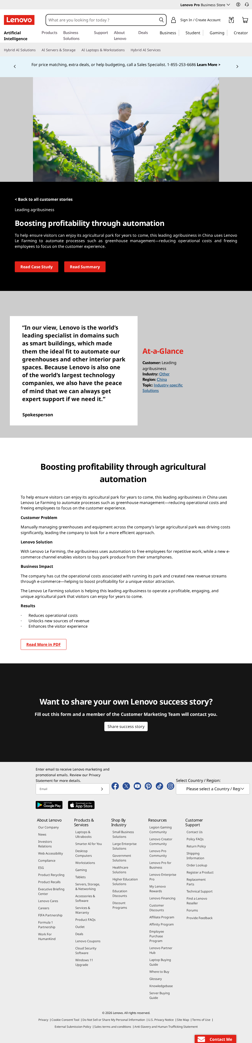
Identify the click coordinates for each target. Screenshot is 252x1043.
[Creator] (249, 32)
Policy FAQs (195, 839)
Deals (79, 934)
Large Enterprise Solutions (124, 846)
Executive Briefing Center (51, 891)
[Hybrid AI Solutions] (37, 50)
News (42, 834)
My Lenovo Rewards (157, 888)
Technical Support (200, 891)
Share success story (126, 726)
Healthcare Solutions (120, 869)
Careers (43, 908)
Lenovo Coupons (87, 941)
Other (164, 374)
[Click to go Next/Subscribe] (102, 789)
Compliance (46, 860)
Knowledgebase (161, 986)
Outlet (80, 927)
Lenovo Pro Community (158, 853)
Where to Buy (159, 971)
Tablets (80, 877)
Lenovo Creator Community (160, 841)
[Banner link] (126, 64)
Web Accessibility (50, 853)
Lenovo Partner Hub (160, 950)
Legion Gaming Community (160, 829)
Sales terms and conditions (112, 1027)
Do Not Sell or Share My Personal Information (113, 1020)
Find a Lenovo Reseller (197, 900)
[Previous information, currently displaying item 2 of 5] (15, 67)
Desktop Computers (83, 853)
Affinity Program (161, 924)
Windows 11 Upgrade (84, 962)
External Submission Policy (73, 1027)
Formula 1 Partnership (46, 924)
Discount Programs (119, 905)
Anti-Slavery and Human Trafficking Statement (166, 1027)
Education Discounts (119, 893)
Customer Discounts (156, 907)
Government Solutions (121, 857)
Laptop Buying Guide (160, 962)
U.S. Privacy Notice (161, 1020)
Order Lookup (197, 865)
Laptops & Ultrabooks (83, 834)
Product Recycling (51, 875)
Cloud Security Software (85, 950)
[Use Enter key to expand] (223, 20)
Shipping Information (195, 855)
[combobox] (101, 20)
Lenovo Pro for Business (160, 865)
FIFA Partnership (50, 915)
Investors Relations (45, 843)
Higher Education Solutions (125, 881)
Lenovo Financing (162, 898)
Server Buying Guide (159, 995)
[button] (238, 4)
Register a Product (200, 872)
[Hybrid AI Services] (162, 50)
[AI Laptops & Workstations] (126, 50)
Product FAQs (85, 919)
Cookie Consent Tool (65, 1020)
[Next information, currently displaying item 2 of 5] (237, 67)
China (162, 380)
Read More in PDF (43, 644)
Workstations (85, 862)
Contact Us (195, 832)
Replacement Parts (196, 881)
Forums (192, 910)
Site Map (183, 1020)
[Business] (177, 32)
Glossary (155, 978)
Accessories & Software (85, 898)
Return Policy (196, 846)
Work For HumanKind (47, 936)
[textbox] (213, 789)
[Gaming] (225, 32)
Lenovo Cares (48, 901)
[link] (231, 21)
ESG (41, 867)
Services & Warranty (82, 910)
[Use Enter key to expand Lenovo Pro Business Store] (228, 4)
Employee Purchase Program (156, 936)
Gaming (81, 870)
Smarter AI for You (88, 843)
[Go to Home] (19, 20)
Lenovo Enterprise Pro (162, 876)
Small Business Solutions (123, 834)
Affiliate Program (161, 917)
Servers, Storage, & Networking (87, 886)
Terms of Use (201, 1020)
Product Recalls (49, 882)
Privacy (43, 1020)
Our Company (48, 827)
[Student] (201, 32)
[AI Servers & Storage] (77, 50)
